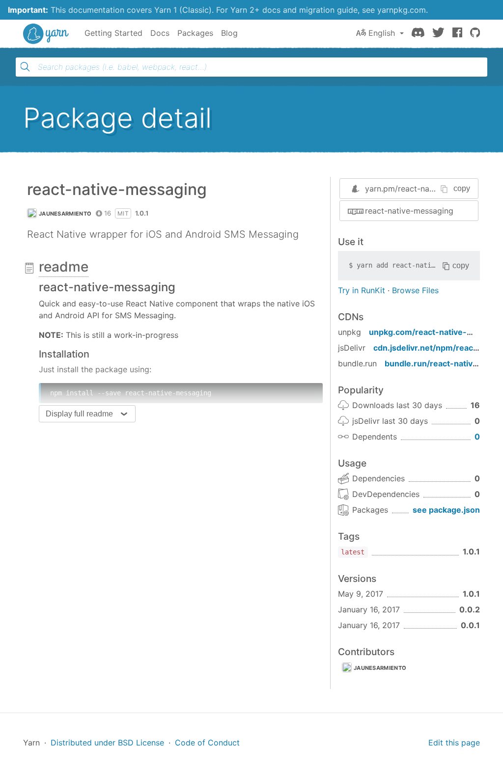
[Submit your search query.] (25, 67)
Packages (195, 33)
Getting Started (113, 33)
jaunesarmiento (65, 213)
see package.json (446, 510)
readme (63, 266)
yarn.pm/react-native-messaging (425, 188)
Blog (229, 33)
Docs (159, 33)
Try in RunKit (361, 290)
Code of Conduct (207, 742)
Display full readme (79, 414)
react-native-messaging (409, 211)
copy (461, 188)
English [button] (381, 33)
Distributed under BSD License (107, 742)
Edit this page (454, 742)
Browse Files (415, 290)
